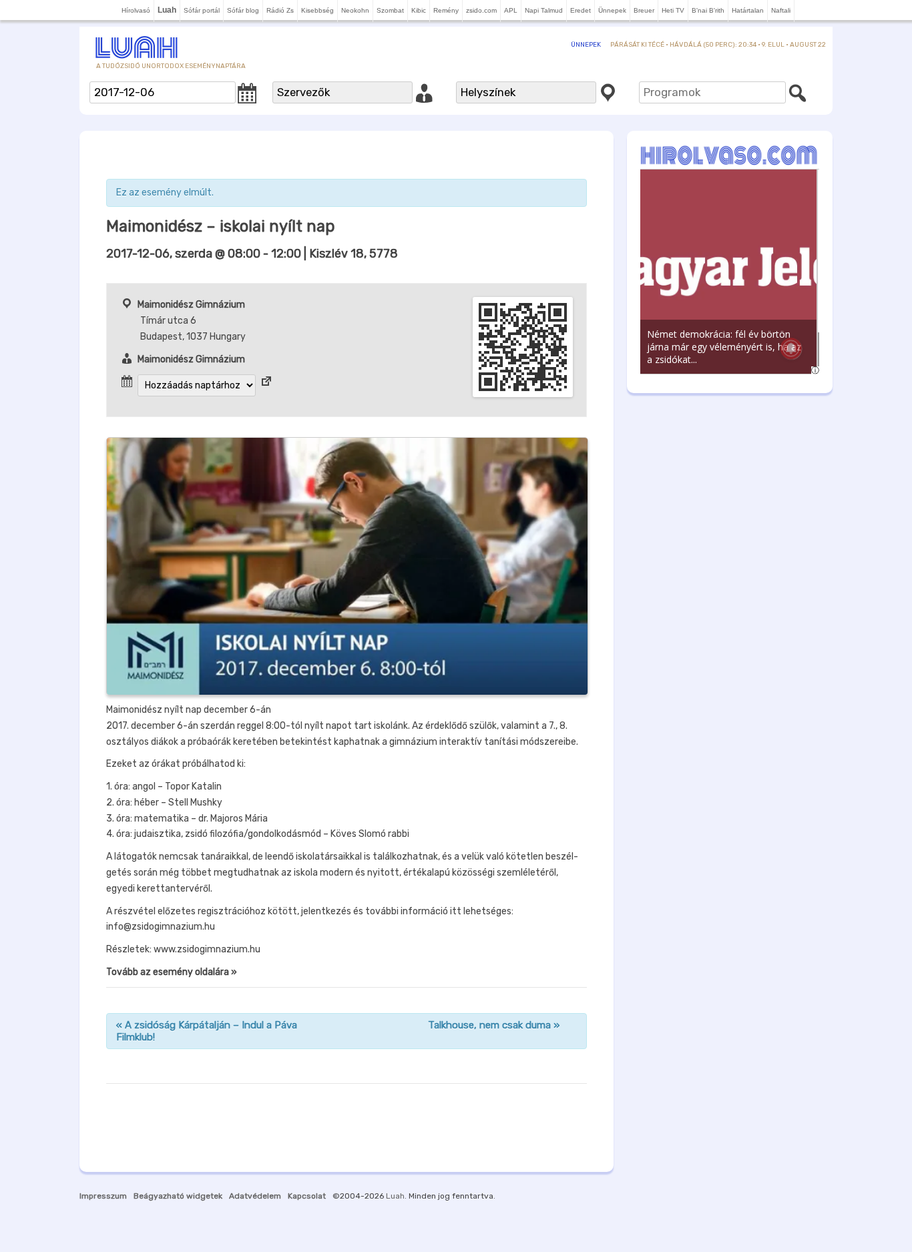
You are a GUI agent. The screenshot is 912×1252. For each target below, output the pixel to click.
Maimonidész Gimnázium (191, 304)
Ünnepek (612, 10)
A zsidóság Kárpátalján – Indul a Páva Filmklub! (206, 1031)
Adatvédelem (255, 1196)
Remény (446, 10)
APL (510, 10)
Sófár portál (202, 10)
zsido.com (481, 10)
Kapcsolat (307, 1196)
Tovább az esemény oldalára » (171, 972)
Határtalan (748, 10)
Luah (395, 1196)
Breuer (644, 10)
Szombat (390, 10)
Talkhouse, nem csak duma (493, 1025)
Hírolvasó (136, 10)
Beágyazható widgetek (178, 1196)
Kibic (418, 10)
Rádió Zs (280, 10)
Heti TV (673, 10)
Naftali (780, 10)
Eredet (580, 10)
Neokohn (355, 10)
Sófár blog (243, 10)
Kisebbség (317, 10)
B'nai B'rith (708, 10)
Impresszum (103, 1196)
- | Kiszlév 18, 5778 (252, 253)
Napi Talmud (544, 10)
